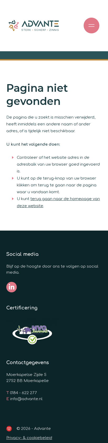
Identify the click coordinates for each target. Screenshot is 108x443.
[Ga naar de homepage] (34, 25)
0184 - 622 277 (23, 393)
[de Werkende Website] (9, 428)
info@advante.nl (26, 399)
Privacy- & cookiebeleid (29, 438)
